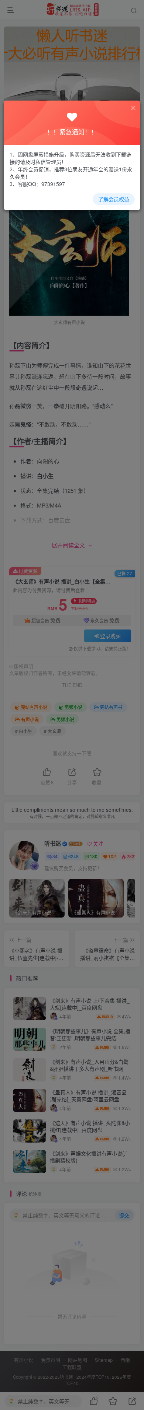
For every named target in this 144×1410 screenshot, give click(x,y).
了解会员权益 (113, 199)
